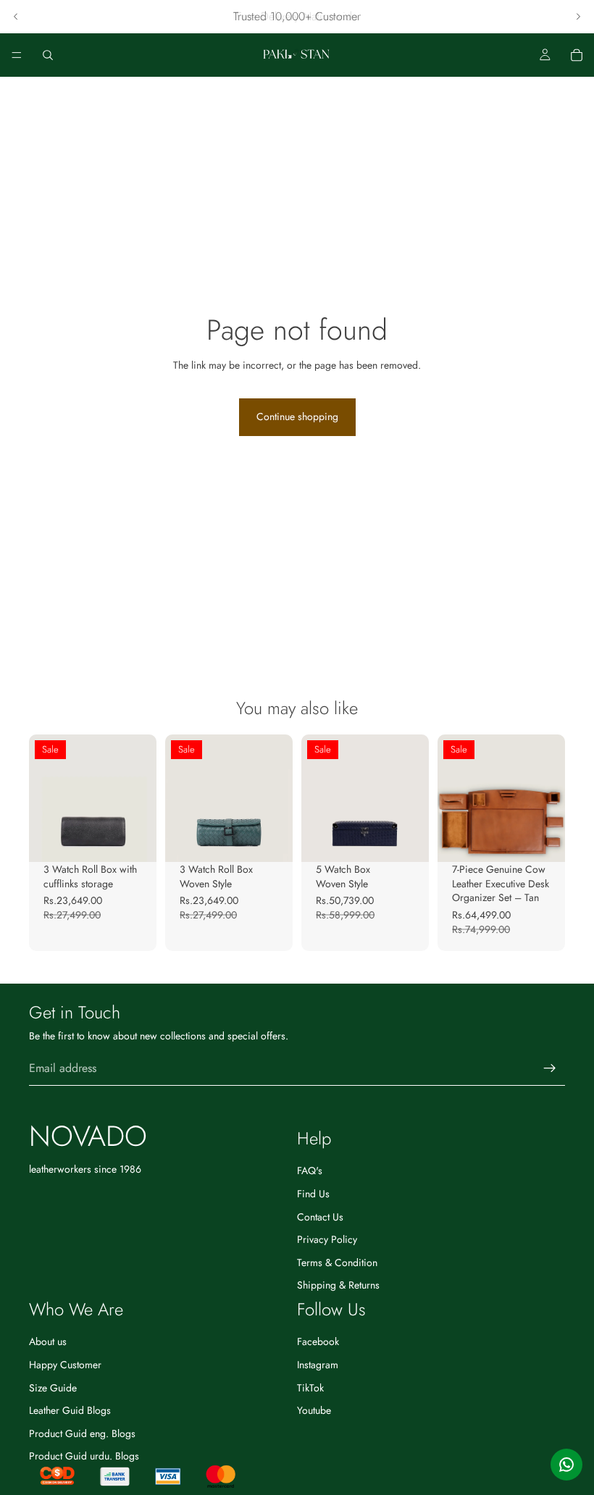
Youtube (314, 1410)
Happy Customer (65, 1364)
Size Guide (53, 1388)
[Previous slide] (16, 17)
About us (48, 1341)
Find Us (313, 1193)
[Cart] (577, 55)
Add (146, 839)
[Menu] (16, 55)
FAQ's (309, 1170)
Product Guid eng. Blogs (82, 1433)
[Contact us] (566, 1465)
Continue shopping (297, 416)
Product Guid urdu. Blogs (84, 1456)
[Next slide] (578, 17)
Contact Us (320, 1217)
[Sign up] (550, 1068)
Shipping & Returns (338, 1285)
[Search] (48, 55)
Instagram (317, 1364)
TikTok (310, 1388)
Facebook (318, 1341)
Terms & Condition (337, 1262)
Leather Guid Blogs (70, 1410)
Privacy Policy (327, 1239)
